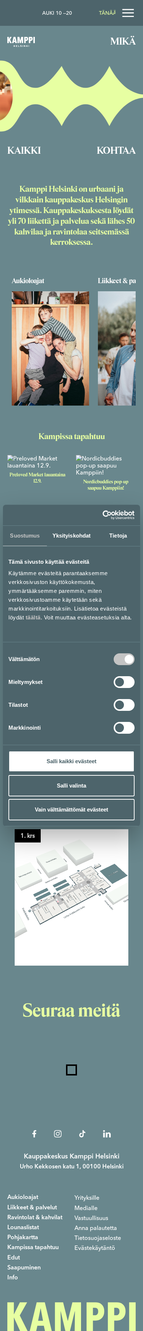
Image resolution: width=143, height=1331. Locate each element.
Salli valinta (71, 785)
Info (12, 1278)
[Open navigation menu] (128, 13)
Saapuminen (24, 1268)
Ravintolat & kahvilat (34, 1218)
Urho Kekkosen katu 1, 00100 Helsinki (72, 1167)
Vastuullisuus (91, 1217)
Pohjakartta (22, 1238)
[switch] (124, 682)
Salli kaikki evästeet (71, 761)
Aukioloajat (22, 1197)
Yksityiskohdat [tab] (71, 535)
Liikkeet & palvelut (32, 1208)
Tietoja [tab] (118, 535)
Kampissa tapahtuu (33, 1248)
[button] (71, 897)
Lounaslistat (23, 1228)
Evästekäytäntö (94, 1247)
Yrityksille (86, 1197)
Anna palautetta (95, 1227)
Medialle (86, 1208)
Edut (13, 1258)
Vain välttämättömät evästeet (71, 809)
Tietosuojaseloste (97, 1237)
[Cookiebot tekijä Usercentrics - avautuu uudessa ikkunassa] (103, 515)
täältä (33, 617)
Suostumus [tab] (25, 535)
